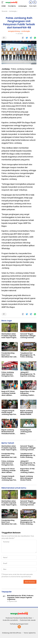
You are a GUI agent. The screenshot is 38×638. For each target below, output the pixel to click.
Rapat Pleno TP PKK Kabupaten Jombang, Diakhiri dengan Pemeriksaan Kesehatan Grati (28, 393)
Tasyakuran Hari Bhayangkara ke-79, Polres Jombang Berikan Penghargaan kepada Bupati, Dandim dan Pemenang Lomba (28, 355)
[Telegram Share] (30, 37)
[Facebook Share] (22, 37)
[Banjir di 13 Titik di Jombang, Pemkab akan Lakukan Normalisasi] (10, 385)
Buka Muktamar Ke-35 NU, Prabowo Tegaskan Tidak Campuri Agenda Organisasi (20, 597)
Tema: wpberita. (30, 633)
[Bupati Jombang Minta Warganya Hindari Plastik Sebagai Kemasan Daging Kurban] (28, 404)
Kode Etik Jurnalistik (10, 620)
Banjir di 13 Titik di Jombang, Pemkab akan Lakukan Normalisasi (9, 393)
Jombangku (25, 31)
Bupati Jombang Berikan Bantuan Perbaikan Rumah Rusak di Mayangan (9, 431)
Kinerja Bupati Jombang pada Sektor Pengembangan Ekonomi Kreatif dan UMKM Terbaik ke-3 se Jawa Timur (27, 431)
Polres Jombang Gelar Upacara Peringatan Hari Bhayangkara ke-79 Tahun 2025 (9, 374)
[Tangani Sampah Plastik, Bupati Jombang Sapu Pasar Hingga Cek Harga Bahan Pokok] (10, 404)
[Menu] (3, 2)
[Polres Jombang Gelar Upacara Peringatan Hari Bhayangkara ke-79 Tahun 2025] (10, 365)
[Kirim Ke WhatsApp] (34, 37)
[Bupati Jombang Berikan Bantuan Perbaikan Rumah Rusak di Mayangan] (10, 423)
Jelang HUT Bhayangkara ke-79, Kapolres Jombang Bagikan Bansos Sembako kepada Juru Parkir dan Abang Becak (27, 374)
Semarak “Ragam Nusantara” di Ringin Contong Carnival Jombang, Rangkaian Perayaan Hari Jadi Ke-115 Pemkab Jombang (28, 336)
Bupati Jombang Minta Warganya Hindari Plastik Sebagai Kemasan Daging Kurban (27, 412)
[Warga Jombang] (11, 2)
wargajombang (14, 31)
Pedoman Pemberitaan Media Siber (19, 618)
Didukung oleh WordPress (11, 633)
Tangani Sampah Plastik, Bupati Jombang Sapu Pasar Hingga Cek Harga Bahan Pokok (10, 412)
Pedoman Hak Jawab (28, 620)
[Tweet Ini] (26, 37)
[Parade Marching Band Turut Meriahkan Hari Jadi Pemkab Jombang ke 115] (10, 346)
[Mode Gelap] (31, 2)
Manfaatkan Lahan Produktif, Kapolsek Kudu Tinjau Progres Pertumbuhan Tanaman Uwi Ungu (9, 336)
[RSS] (19, 627)
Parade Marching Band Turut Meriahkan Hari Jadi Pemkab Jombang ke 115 (9, 355)
